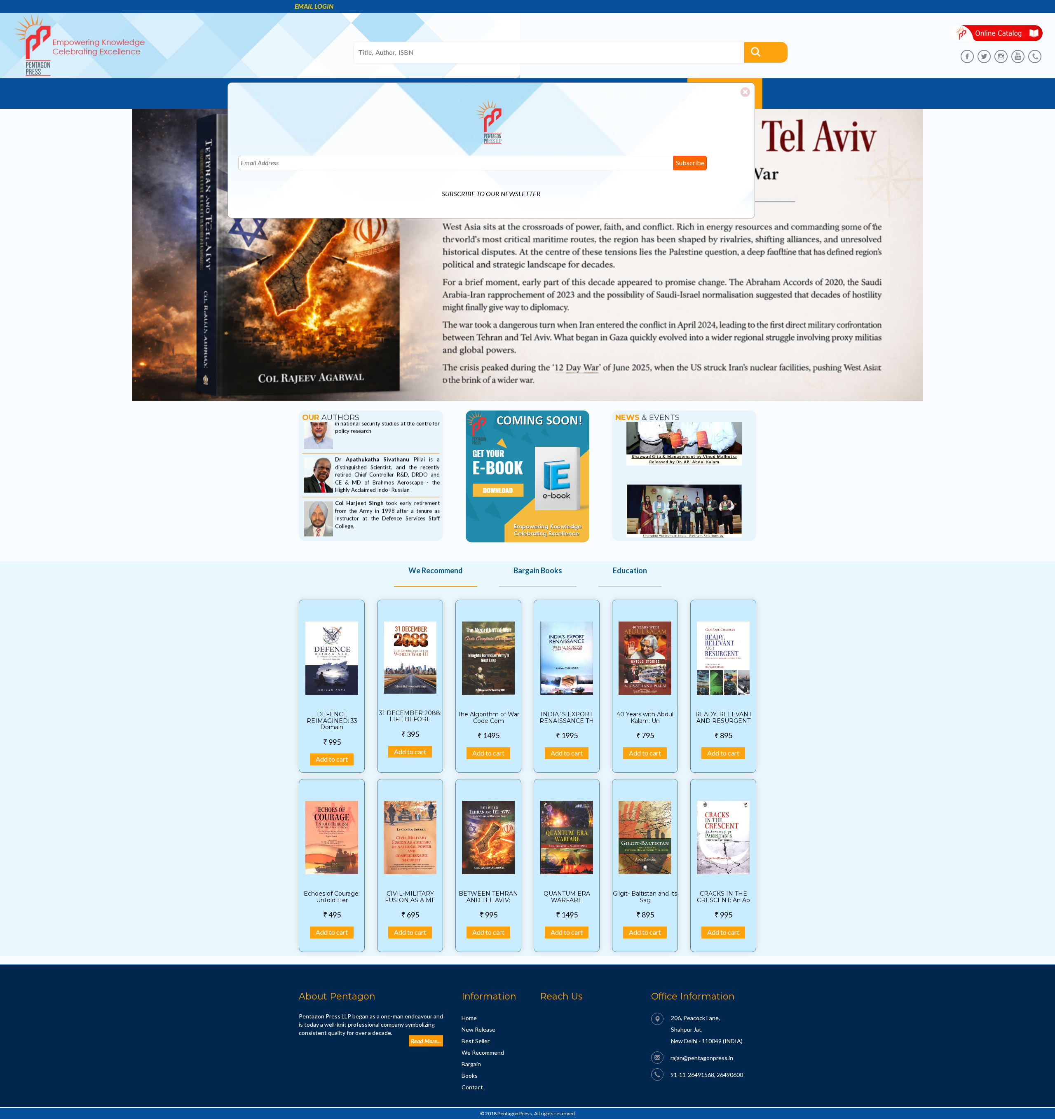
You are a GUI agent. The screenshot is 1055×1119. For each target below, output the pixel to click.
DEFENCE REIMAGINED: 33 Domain (332, 721)
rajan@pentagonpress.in (702, 1057)
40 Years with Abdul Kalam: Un (645, 717)
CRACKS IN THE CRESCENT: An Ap (723, 896)
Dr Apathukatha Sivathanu (374, 432)
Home (469, 1017)
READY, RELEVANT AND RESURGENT (723, 717)
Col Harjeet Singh (360, 476)
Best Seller (476, 1040)
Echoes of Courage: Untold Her (332, 896)
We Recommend (483, 1052)
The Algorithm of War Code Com (488, 717)
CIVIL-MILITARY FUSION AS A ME (410, 896)
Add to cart (332, 759)
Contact (472, 1087)
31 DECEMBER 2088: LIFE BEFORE (410, 716)
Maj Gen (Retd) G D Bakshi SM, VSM (384, 520)
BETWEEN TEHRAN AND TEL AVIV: (488, 896)
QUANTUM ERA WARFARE (567, 896)
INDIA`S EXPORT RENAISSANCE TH (566, 717)
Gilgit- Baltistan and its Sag (645, 896)
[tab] (435, 576)
